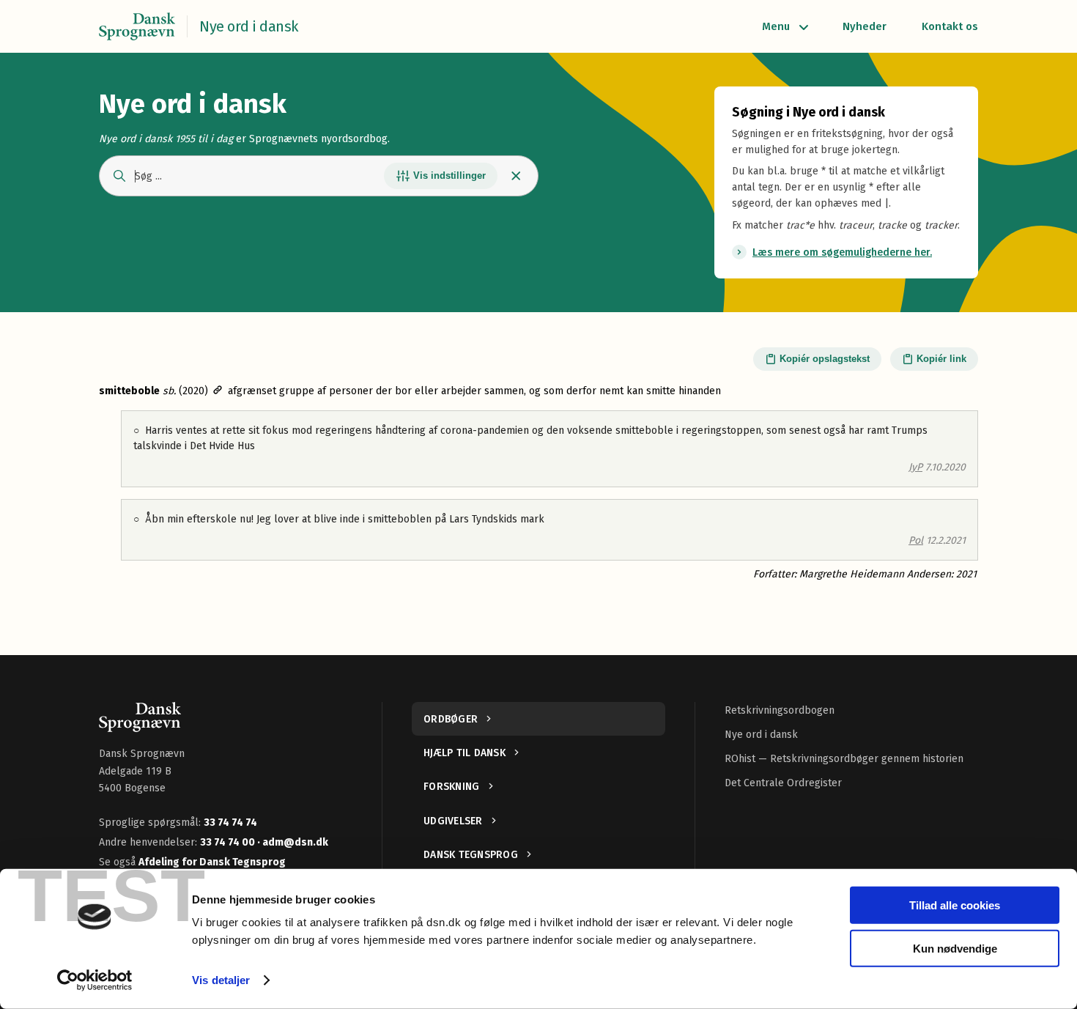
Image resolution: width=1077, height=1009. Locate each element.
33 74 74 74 (230, 822)
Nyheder (865, 26)
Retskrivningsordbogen (779, 710)
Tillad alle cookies (954, 905)
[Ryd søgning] (516, 175)
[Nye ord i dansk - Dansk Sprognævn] (137, 26)
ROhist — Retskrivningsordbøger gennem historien (844, 759)
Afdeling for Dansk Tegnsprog (212, 862)
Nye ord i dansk (761, 734)
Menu (776, 26)
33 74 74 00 (228, 842)
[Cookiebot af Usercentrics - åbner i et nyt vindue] (95, 980)
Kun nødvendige (955, 948)
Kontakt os (950, 26)
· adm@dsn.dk (292, 842)
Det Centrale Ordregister (783, 783)
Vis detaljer (221, 980)
